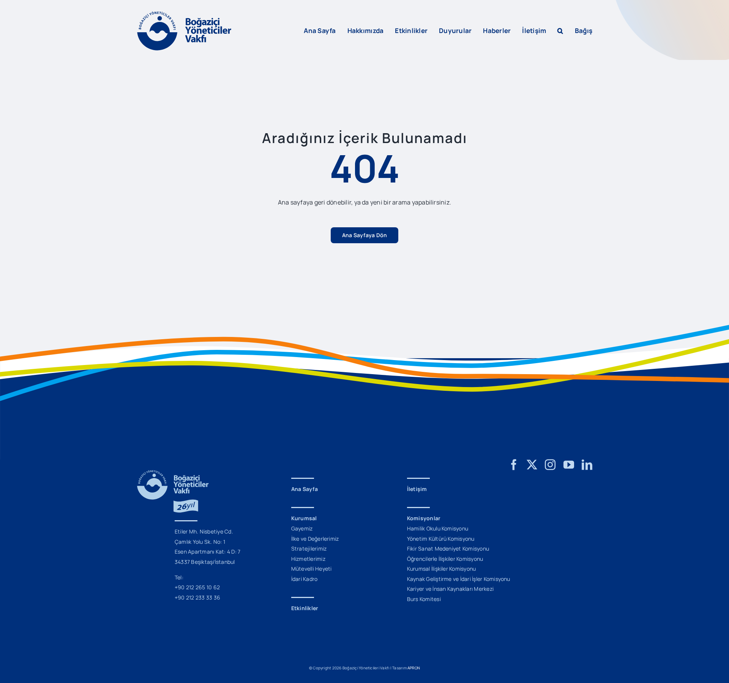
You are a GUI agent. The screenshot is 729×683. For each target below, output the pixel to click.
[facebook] (513, 465)
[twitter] (532, 465)
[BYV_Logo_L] (184, 14)
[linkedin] (587, 465)
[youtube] (568, 465)
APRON (413, 667)
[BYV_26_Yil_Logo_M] (173, 473)
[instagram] (550, 465)
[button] (560, 30)
